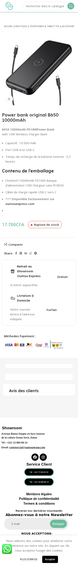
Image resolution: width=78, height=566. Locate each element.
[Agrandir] (9, 99)
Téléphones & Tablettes (44, 26)
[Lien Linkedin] (25, 253)
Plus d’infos (28, 559)
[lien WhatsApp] (30, 253)
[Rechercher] (70, 6)
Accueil (8, 26)
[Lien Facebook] (16, 253)
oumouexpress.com (19, 204)
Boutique (21, 26)
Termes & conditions (39, 503)
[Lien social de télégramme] (35, 253)
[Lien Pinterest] (20, 253)
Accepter (50, 559)
